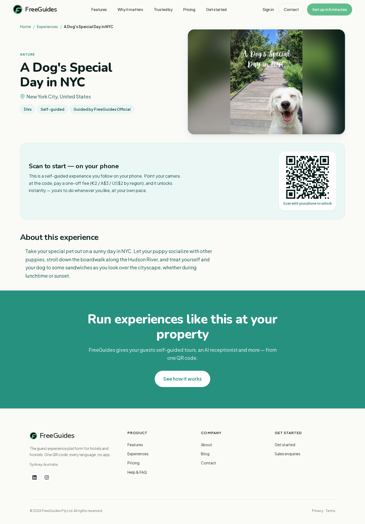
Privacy (317, 511)
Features (135, 444)
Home (25, 26)
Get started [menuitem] (216, 9)
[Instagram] (47, 477)
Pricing (133, 462)
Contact (291, 9)
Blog (205, 453)
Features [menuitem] (99, 9)
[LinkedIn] (34, 477)
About (206, 444)
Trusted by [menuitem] (163, 9)
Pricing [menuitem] (189, 9)
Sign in (268, 9)
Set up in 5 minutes (329, 9)
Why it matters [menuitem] (130, 9)
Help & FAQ (137, 472)
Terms (330, 511)
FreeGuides (41, 9)
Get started (285, 444)
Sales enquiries (287, 453)
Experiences (47, 26)
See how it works (182, 379)
